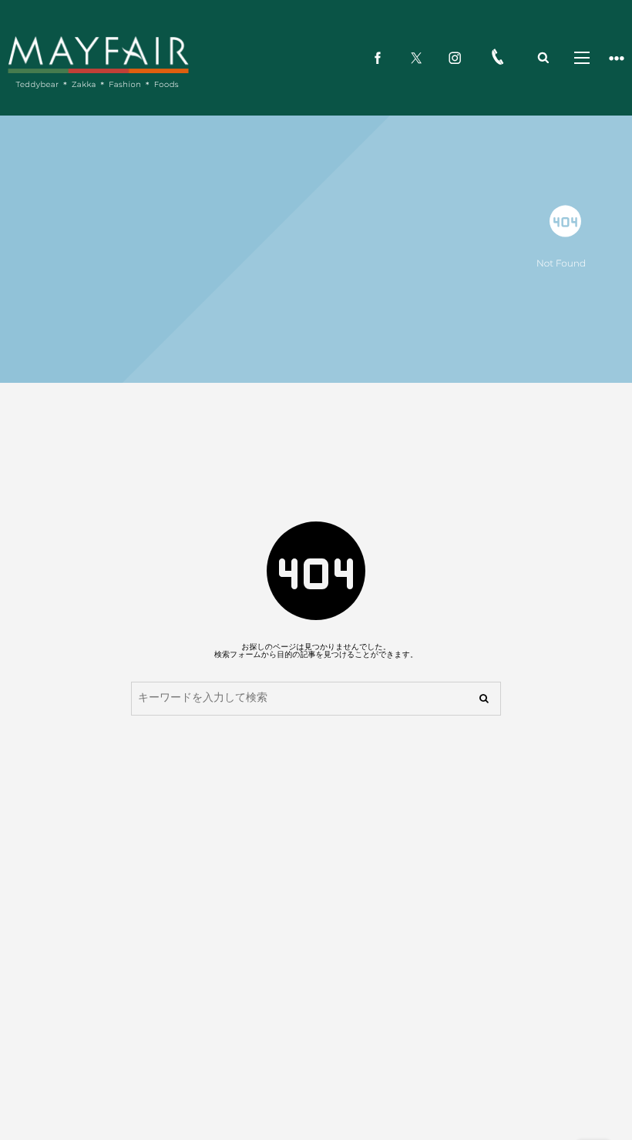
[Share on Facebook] (377, 57)
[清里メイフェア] (98, 54)
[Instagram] (454, 57)
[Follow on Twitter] (416, 57)
